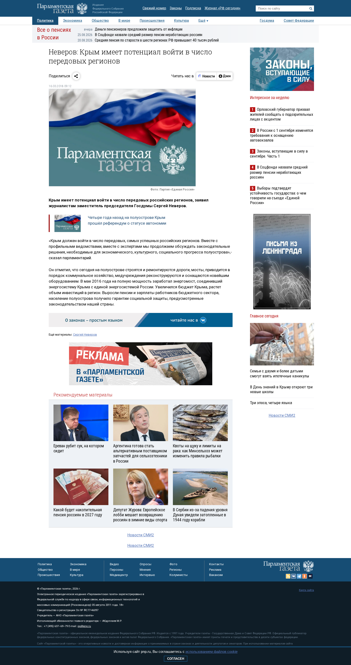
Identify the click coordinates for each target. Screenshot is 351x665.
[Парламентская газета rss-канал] (288, 576)
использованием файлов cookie (212, 651)
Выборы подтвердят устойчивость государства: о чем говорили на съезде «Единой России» (278, 195)
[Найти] (311, 8)
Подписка (193, 8)
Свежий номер (154, 8)
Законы (176, 8)
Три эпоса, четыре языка (271, 402)
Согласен (175, 658)
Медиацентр (119, 575)
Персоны (116, 569)
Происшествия (152, 21)
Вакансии (216, 575)
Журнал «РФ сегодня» (222, 8)
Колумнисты (179, 575)
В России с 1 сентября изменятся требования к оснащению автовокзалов (281, 135)
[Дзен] (225, 76)
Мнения (145, 569)
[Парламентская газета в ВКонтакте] (293, 576)
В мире (124, 21)
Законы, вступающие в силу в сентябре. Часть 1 (279, 153)
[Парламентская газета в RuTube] (310, 576)
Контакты (216, 564)
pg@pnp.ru (84, 626)
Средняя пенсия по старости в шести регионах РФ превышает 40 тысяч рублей (148, 40)
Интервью (147, 575)
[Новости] (206, 76)
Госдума (267, 21)
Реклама (215, 569)
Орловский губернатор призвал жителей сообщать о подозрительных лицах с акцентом (281, 114)
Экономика (72, 21)
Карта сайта (306, 590)
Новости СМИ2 (140, 535)
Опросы (145, 564)
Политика (45, 21)
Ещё (201, 21)
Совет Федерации (299, 21)
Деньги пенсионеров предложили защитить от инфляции (133, 29)
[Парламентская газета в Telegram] (299, 576)
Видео (114, 564)
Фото (173, 564)
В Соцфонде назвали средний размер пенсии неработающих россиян (140, 34)
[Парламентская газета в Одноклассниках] (304, 576)
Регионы (176, 569)
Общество (100, 21)
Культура (181, 21)
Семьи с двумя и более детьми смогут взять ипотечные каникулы (279, 373)
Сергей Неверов (85, 334)
